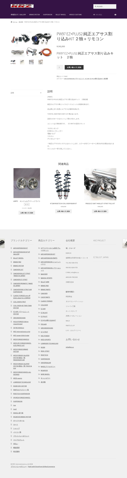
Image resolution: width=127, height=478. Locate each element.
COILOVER (44, 305)
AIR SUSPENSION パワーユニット (74, 79)
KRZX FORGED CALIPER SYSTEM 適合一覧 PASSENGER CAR (21, 357)
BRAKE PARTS (45, 290)
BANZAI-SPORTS (46, 278)
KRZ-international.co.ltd (21, 332)
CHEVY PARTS (45, 297)
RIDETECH (44, 355)
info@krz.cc (70, 347)
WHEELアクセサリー (48, 367)
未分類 (21, 22)
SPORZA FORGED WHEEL (21, 398)
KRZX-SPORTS (46, 340)
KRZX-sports (17, 378)
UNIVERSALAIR (46, 363)
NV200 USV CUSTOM (20, 386)
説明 (12, 93)
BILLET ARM (45, 282)
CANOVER (44, 293)
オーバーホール (18, 421)
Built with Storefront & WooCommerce (41, 467)
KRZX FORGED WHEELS (21, 339)
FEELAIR (44, 324)
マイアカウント (18, 440)
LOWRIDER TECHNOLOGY (22, 382)
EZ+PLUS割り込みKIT (96, 79)
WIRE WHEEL (45, 374)
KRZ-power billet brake (21, 335)
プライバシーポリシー (21, 436)
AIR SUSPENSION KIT (20, 248)
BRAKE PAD (17, 262)
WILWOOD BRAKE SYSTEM (22, 417)
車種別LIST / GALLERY (18, 15)
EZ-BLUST (44, 313)
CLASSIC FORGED (46, 301)
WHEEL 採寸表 (18, 413)
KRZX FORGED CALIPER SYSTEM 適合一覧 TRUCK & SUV (22, 366)
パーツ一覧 (17, 432)
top (14, 405)
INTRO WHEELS (18, 328)
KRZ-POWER (45, 336)
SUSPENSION (47, 15)
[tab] (27, 93)
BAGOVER (44, 274)
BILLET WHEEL (61, 15)
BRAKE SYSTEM (34, 15)
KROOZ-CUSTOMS (75, 15)
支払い (15, 444)
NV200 (43, 347)
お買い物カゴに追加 (74, 67)
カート (15, 424)
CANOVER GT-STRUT (20, 280)
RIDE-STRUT (45, 351)
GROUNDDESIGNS (19, 318)
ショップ (16, 428)
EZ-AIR (87, 79)
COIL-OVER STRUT (19, 302)
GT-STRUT (44, 332)
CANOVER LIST (18, 270)
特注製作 (16, 451)
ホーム (15, 22)
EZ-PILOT (44, 316)
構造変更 (16, 448)
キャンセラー (45, 378)
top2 (15, 409)
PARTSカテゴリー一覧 (21, 390)
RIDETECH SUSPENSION (21, 394)
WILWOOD (44, 370)
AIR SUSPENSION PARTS (49, 258)
